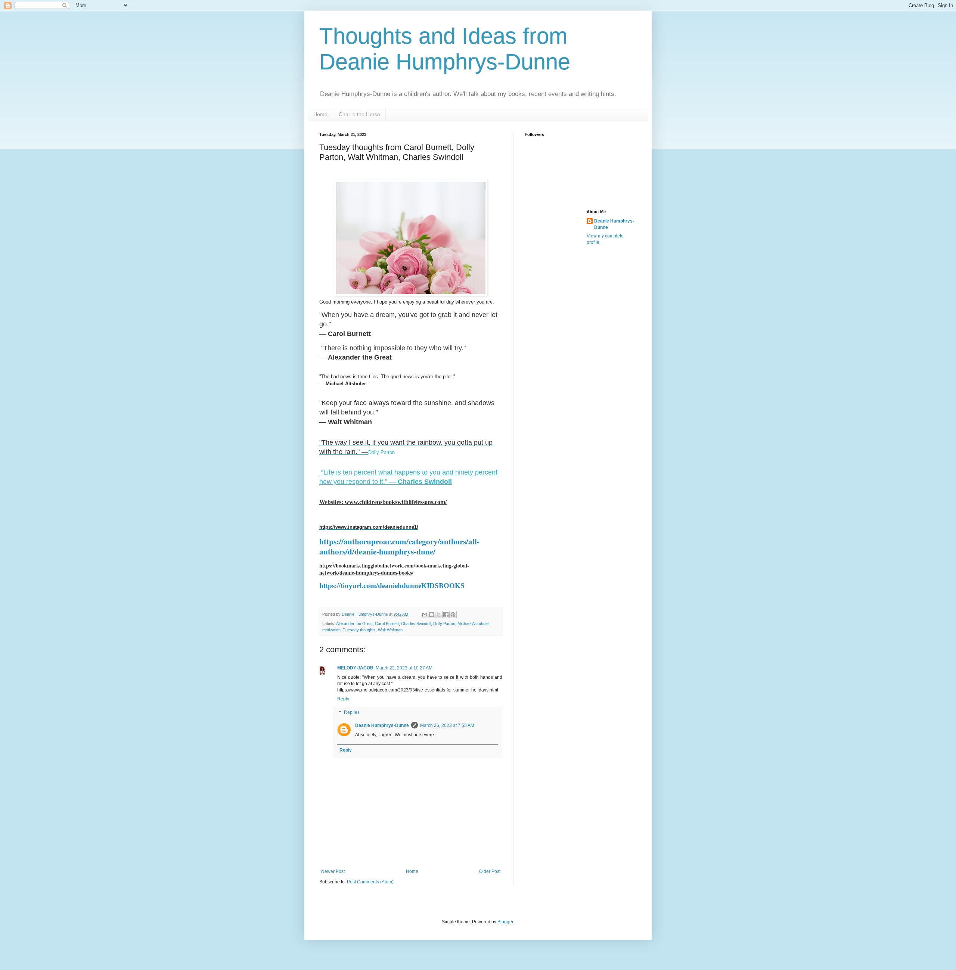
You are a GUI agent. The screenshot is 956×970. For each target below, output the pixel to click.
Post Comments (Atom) (370, 881)
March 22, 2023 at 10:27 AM (404, 668)
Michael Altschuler (473, 623)
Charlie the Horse (359, 114)
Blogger (505, 921)
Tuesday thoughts (359, 630)
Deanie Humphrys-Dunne (382, 725)
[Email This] (424, 614)
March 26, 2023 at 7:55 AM (447, 725)
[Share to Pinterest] (453, 614)
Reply (343, 699)
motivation (331, 630)
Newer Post (333, 871)
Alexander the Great (354, 623)
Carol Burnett (387, 623)
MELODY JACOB (355, 668)
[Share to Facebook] (446, 614)
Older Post (489, 871)
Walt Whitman (390, 630)
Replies (352, 712)
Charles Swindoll (416, 623)
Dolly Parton (381, 452)
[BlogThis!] (431, 614)
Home (320, 114)
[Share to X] (439, 614)
